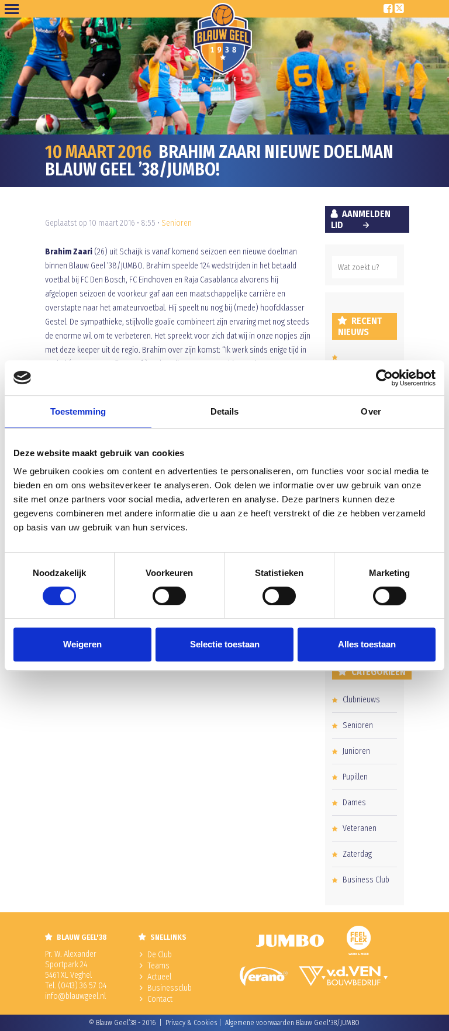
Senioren (176, 223)
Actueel (159, 977)
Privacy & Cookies (191, 1023)
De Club (159, 955)
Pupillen (355, 777)
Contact (159, 999)
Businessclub (169, 988)
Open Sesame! (14, 9)
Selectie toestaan (225, 644)
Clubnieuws (361, 700)
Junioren (356, 751)
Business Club (366, 880)
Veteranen (360, 828)
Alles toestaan (367, 644)
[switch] (169, 596)
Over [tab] (371, 411)
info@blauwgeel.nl (75, 996)
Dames (354, 803)
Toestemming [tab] (78, 411)
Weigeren (82, 644)
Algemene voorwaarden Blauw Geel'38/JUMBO (292, 1023)
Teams (158, 966)
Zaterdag (357, 854)
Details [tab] (224, 411)
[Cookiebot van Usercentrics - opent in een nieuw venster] (384, 378)
